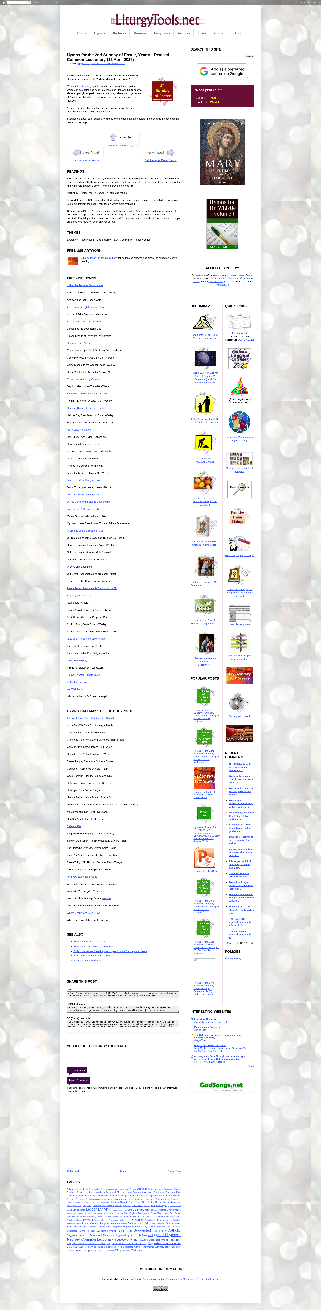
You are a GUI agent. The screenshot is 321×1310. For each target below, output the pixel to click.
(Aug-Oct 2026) (246, 339)
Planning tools (162, 1217)
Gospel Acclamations (165, 1202)
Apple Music (239, 278)
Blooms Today (217, 281)
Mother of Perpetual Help (95, 1213)
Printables (137, 1219)
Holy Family (77, 1206)
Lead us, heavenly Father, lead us (85, 494)
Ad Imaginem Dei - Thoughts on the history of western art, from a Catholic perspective (220, 1057)
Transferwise (222, 284)
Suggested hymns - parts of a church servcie (100, 1247)
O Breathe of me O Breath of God (85, 530)
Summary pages (163, 1247)
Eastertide (71, 1199)
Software (92, 1227)
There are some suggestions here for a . (240, 934)
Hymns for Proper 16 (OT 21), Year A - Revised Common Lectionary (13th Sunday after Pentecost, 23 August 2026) (207, 834)
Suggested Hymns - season (81, 1231)
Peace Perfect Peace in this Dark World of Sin (92, 588)
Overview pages (74, 1217)
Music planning (115, 1213)
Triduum (111, 1250)
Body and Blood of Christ (119, 1192)
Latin (69, 1210)
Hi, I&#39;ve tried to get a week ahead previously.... (240, 767)
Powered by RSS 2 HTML (240, 943)
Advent (70, 1189)
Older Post (73, 1171)
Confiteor (113, 1196)
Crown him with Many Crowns (83, 379)
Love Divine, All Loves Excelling (84, 509)
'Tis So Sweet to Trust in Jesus (83, 674)
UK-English (126, 1250)
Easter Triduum (173, 1196)
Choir (162, 1192)
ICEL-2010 (137, 1205)
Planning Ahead (148, 1217)
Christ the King (173, 1192)
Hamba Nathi (200, 1030)
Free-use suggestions (101, 1202)
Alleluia (97, 1189)
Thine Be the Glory (77, 660)
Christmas (72, 1196)
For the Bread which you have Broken (87, 393)
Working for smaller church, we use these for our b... (241, 779)
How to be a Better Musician (210, 1045)
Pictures (119, 33)
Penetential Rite (103, 1217)
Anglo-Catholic (130, 1189)
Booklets (137, 1192)
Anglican (119, 1189)
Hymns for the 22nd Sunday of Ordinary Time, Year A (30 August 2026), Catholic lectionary (206, 756)
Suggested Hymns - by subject (139, 1226)
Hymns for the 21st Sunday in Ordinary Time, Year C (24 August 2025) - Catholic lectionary (206, 947)
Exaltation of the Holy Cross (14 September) (204, 543)
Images (147, 1206)
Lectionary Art (97, 1209)
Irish (153, 1205)
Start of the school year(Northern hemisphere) (205, 336)
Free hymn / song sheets (157, 1199)
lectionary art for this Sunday (102, 257)
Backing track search (240, 716)
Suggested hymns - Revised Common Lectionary (101, 63)
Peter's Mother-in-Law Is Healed (209, 1062)
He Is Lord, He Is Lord (79, 429)
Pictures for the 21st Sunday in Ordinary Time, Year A (204, 795)
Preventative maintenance (119, 1220)
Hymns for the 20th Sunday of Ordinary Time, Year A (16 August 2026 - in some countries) (206, 906)
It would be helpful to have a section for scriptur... (241, 840)
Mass (148, 1209)
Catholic (147, 1192)
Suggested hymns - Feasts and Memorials (90, 1235)
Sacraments (139, 1223)
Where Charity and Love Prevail (84, 912)
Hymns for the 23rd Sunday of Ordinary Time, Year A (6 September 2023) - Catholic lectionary (204, 988)
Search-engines (158, 1223)
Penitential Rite (116, 1217)
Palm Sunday (89, 1217)
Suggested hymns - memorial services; (127, 1243)
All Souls (90, 1189)
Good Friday (148, 1202)
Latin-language (78, 1210)
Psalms (157, 1220)
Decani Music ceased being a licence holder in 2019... (241, 897)
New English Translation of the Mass (143, 1213)
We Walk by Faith (76, 689)
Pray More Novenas (205, 1019)
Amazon (202, 275)
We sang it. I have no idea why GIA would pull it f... (241, 791)
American (110, 1189)
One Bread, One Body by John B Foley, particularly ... (241, 815)
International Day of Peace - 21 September (203, 622)
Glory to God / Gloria (130, 1202)
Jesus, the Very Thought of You (84, 480)
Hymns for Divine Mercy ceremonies (93, 946)
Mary (141, 1209)
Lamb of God (175, 1206)
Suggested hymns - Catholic (157, 1230)
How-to (96, 1205)
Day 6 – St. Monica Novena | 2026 (210, 1022)
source (107, 898)
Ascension (153, 1189)
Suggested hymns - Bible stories (114, 1230)
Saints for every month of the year (239, 470)
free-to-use (83, 86)
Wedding (135, 1250)
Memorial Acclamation (170, 1210)
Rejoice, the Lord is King (80, 595)
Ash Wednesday (166, 1189)
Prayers (140, 33)
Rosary (124, 1223)
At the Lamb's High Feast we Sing (85, 307)
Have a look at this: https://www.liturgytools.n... (241, 909)
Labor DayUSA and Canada (205, 460)
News (166, 1213)
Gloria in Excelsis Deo (205, 871)
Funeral (115, 1202)
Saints (148, 1223)
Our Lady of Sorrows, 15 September (204, 584)
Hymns (99, 33)
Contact (220, 33)
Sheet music (73, 1227)
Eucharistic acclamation (113, 1199)
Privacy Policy (233, 958)
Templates (162, 33)
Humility (103, 1206)
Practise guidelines (74, 1220)
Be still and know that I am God (84, 321)
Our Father (175, 1213)
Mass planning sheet (239, 624)
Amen (103, 1189)
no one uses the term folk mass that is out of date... (241, 852)
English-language (93, 1199)
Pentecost (128, 1217)
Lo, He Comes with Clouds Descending (88, 501)
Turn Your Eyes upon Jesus (82, 876)
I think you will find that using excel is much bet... (240, 864)
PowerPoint (175, 1217)
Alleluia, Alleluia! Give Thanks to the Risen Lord (92, 718)
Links (202, 33)
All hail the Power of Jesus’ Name (85, 285)
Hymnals (111, 1206)
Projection (149, 1220)
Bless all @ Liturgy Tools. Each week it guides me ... (240, 827)
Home (81, 33)
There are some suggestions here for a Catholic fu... (240, 922)
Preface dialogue (101, 1220)
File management (135, 1199)
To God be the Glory (78, 682)
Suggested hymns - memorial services (86, 1243)
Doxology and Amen (154, 1196)
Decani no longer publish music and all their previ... (241, 885)
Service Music (173, 1223)
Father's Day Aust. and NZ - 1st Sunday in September (205, 420)
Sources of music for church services (93, 955)
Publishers (167, 1220)
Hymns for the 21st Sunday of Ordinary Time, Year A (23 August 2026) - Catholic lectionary (206, 715)
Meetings (155, 1210)
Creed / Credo (136, 1196)
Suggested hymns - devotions (165, 1239)
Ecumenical (80, 1199)
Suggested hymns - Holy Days (131, 1235)
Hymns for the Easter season (89, 941)
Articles (184, 33)
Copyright (123, 1196)
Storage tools (116, 1227)
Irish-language (162, 1205)
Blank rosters (96, 1192)
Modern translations (75, 1213)
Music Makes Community (208, 1027)
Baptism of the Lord (77, 1192)
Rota (130, 1223)
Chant (156, 1192)
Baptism (177, 1189)
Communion (102, 1196)
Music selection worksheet (87, 960)
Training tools (102, 1250)
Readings (177, 1220)
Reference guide (74, 1223)
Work (142, 1250)
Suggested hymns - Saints (131, 1239)
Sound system (103, 1227)
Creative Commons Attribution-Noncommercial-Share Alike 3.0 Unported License (176, 1279)
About (239, 33)
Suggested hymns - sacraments (138, 1247)
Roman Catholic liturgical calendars (100, 1223)
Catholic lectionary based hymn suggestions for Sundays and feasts (110, 951)
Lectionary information (118, 1210)
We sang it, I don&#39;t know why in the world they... (241, 803)
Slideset (84, 1227)
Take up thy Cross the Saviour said (86, 638)
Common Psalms (86, 1196)
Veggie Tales (200, 1040)
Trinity (118, 1250)
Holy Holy (87, 1205)
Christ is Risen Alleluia (79, 343)
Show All (250, 1066)
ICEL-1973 (127, 1206)
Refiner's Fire (74, 826)
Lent (130, 1210)
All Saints (80, 1189)
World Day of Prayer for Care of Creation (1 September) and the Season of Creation (205, 377)
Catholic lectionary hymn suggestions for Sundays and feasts (240, 592)
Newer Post (174, 1171)
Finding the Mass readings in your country (240, 439)
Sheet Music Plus (223, 278)
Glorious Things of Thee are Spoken (86, 408)
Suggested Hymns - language (168, 1227)
